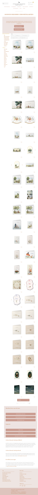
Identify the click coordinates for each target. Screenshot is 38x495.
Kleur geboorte (25, 35)
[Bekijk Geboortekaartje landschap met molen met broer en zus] (30, 225)
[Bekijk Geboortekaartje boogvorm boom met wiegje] (30, 150)
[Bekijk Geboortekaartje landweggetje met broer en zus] (17, 195)
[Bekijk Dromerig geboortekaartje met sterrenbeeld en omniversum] (17, 390)
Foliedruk (5, 53)
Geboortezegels (20, 432)
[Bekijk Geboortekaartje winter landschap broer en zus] (30, 195)
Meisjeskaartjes (6, 37)
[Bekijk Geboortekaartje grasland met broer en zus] (17, 150)
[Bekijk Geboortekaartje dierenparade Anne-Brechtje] (30, 270)
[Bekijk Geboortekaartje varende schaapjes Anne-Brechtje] (17, 270)
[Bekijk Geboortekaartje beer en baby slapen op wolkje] (30, 345)
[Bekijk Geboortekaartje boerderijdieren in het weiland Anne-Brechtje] (30, 255)
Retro (5, 50)
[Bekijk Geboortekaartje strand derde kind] (17, 45)
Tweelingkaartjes (6, 39)
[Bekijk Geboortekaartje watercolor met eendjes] (30, 90)
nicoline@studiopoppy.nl (22, 493)
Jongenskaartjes (6, 38)
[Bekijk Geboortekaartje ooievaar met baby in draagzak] (30, 315)
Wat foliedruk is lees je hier (22, 455)
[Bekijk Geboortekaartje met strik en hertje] (30, 285)
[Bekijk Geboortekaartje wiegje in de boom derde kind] (17, 60)
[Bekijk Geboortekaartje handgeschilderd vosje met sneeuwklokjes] (30, 375)
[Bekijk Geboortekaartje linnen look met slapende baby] (17, 255)
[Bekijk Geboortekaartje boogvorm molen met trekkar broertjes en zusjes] (17, 165)
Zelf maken (6, 43)
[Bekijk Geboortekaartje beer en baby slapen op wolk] (30, 330)
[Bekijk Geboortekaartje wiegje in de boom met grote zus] (17, 105)
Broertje (5, 62)
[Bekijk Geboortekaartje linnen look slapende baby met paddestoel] (30, 240)
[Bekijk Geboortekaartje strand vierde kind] (30, 45)
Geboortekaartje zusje (20, 420)
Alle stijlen (5, 49)
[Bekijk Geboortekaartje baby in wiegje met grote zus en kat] (30, 75)
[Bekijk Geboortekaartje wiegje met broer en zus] (17, 225)
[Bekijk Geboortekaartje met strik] (17, 300)
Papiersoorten (20, 429)
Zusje (5, 63)
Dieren (5, 57)
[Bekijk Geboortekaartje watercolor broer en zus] (17, 135)
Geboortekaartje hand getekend (21, 417)
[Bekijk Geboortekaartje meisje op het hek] (30, 180)
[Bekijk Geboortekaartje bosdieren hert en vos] (17, 285)
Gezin (5, 52)
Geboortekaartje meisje (18, 29)
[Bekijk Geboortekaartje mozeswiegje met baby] (30, 360)
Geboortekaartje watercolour (20, 413)
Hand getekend (6, 51)
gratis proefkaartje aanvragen (12, 466)
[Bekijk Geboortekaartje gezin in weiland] (30, 105)
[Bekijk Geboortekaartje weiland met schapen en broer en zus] (30, 135)
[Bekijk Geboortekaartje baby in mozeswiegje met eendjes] (17, 90)
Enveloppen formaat (14, 37)
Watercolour (6, 56)
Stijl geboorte (18, 35)
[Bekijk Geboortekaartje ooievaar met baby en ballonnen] (17, 315)
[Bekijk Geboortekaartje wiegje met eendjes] (17, 75)
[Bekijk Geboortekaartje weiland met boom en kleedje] (17, 210)
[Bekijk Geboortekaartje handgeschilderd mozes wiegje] (17, 375)
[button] (30, 3)
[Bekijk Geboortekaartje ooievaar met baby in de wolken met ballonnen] (30, 300)
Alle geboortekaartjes (18, 26)
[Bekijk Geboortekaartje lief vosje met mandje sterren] (17, 240)
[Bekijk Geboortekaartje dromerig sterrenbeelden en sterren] (30, 390)
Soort (12, 35)
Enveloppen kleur (23, 37)
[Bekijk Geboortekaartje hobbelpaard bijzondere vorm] (17, 120)
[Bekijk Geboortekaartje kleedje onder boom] (30, 210)
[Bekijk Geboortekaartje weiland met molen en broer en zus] (30, 165)
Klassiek (5, 58)
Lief (4, 66)
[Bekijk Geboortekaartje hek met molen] (17, 180)
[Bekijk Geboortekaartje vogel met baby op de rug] (17, 345)
